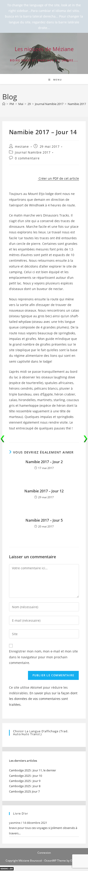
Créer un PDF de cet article (58, 178)
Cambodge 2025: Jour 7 (24, 791)
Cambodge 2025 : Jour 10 (25, 776)
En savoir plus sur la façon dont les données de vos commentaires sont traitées (43, 698)
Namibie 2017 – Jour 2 (44, 461)
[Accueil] (3, 104)
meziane (22, 146)
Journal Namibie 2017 (32, 152)
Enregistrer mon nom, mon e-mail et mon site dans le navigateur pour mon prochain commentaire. (43, 657)
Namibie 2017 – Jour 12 (44, 491)
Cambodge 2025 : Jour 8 (24, 786)
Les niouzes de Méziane (44, 49)
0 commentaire (27, 158)
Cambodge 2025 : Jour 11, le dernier (32, 770)
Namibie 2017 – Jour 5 (44, 520)
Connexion (44, 853)
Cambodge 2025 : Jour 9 (24, 781)
